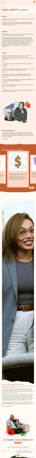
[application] (25, 453)
